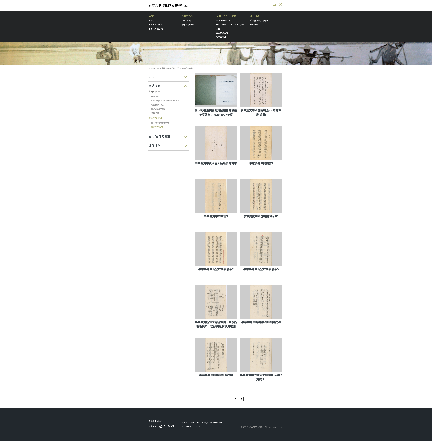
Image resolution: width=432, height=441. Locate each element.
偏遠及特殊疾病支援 (259, 20)
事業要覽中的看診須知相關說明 (261, 322)
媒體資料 (155, 113)
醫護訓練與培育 (158, 109)
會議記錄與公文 (223, 20)
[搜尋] (274, 4)
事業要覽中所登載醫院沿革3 (261, 269)
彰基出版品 (221, 37)
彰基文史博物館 (155, 421)
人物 (151, 16)
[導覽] (281, 4)
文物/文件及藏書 (226, 16)
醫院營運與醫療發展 (160, 123)
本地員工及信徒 (155, 28)
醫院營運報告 (188, 68)
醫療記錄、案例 (158, 105)
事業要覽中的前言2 (216, 216)
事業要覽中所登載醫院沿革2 (216, 269)
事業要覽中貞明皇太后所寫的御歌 (216, 163)
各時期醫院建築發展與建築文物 (165, 100)
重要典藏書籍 (222, 33)
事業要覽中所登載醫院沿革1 (261, 216)
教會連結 (254, 24)
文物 (218, 28)
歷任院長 (152, 20)
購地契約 (155, 96)
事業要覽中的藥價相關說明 (216, 375)
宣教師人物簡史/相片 (157, 24)
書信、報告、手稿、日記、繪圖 (230, 24)
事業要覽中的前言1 (261, 163)
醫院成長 (188, 16)
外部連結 (255, 16)
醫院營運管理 (188, 24)
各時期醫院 (187, 20)
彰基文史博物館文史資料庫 (168, 5)
